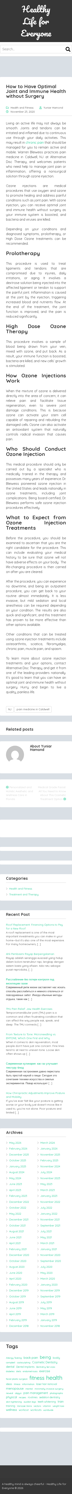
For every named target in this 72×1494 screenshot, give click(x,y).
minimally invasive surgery (49, 1388)
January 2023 (48, 1195)
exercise (44, 1371)
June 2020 (15, 1272)
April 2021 (15, 1243)
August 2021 (16, 1231)
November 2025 (50, 1154)
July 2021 (46, 1231)
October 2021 (17, 1225)
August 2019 (16, 1302)
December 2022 (19, 1201)
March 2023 (47, 1190)
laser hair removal (46, 1384)
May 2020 (46, 1272)
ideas (9, 1384)
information (28, 1384)
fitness (36, 1378)
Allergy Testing (14, 1358)
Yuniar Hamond (53, 107)
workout (24, 1409)
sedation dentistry (49, 1397)
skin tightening (14, 1401)
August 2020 (17, 1266)
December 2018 (19, 1325)
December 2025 (19, 1154)
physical (11, 1397)
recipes (22, 1397)
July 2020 (46, 1266)
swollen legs (30, 1401)
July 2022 (46, 1207)
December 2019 (19, 1290)
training (10, 1405)
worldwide (48, 1410)
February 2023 (18, 1195)
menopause (15, 1388)
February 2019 (18, 1320)
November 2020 (50, 1255)
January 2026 (48, 1148)
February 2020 (18, 1284)
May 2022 (15, 1213)
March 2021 (47, 1243)
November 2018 (50, 1325)
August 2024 (16, 1172)
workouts (35, 1409)
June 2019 (15, 1308)
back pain (31, 1358)
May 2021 (46, 1237)
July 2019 (46, 1302)
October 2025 (17, 1160)
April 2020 (15, 1278)
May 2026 (15, 1142)
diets (18, 1371)
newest (9, 1393)
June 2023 (15, 1184)
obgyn (18, 1393)
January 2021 (48, 1249)
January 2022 (48, 1213)
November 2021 (50, 1219)
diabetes (10, 1371)
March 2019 (47, 1314)
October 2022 (17, 1207)
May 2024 (15, 1178)
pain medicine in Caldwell (33, 709)
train (61, 1401)
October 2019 (17, 1296)
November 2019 (50, 1290)
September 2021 (50, 1225)
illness (17, 1384)
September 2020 (50, 1261)
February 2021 (18, 1249)
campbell (10, 1362)
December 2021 (18, 1219)
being (45, 1357)
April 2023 (15, 1190)
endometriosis (30, 1371)
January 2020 (49, 1284)
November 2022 (50, 1201)
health (54, 1377)
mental (29, 1388)
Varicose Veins (24, 1406)
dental (10, 1367)
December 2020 (19, 1255)
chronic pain (35, 142)
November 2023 (50, 1178)
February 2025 (49, 1160)
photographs (56, 1393)
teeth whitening (47, 1401)
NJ (9, 709)
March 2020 (47, 1278)
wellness (11, 1410)
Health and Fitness (22, 107)
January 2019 (48, 1320)
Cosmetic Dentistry (44, 1362)
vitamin (47, 1406)
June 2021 (15, 1237)
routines (32, 1397)
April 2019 (15, 1314)
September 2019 (50, 1296)
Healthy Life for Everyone (36, 21)
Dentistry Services (45, 1367)
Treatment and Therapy (24, 894)
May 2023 (46, 1184)
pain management (35, 1393)
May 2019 (46, 1308)
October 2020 (17, 1261)
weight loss (58, 1406)
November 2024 (50, 1166)
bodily (56, 1357)
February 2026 (18, 1148)
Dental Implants (25, 1366)
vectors (37, 1406)
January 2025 (17, 1166)
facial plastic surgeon (17, 1379)
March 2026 (47, 1142)
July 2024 (46, 1172)
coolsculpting (23, 1362)
